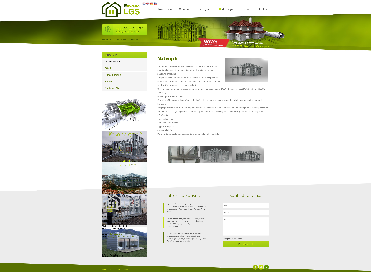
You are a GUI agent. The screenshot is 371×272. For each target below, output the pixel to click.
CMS (119, 269)
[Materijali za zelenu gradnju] (184, 156)
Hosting (125, 269)
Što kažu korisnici (185, 195)
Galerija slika (125, 161)
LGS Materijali (122, 39)
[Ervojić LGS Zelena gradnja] (121, 201)
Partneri (109, 81)
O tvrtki (108, 68)
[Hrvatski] (144, 5)
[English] (148, 5)
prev (159, 153)
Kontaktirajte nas (245, 195)
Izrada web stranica (109, 269)
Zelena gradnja (107, 39)
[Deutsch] (151, 5)
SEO (131, 269)
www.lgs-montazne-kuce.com (121, 236)
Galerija (246, 9)
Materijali (227, 9)
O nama (184, 9)
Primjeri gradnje (113, 75)
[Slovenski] (155, 5)
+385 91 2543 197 (129, 28)
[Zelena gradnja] (121, 18)
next (267, 153)
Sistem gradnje (205, 9)
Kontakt (263, 9)
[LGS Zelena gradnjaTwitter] (260, 269)
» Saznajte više (125, 152)
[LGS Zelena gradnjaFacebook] (255, 269)
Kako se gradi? (125, 134)
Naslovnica (165, 9)
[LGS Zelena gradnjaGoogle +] (266, 269)
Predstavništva (112, 88)
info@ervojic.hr (115, 234)
